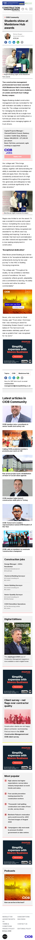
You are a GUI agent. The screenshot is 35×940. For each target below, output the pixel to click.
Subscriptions (24, 917)
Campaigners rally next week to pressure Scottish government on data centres (18, 830)
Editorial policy (24, 928)
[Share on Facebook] (5, 42)
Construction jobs (14, 559)
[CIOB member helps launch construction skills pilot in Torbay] (17, 487)
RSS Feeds (21, 919)
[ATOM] (10, 936)
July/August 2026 (13, 657)
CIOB (13, 373)
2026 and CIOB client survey (16, 734)
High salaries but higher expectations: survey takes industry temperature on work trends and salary (19, 784)
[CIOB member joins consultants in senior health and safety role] (17, 414)
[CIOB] (25, 936)
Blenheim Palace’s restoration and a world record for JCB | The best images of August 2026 (19, 818)
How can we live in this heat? (14, 902)
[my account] (23, 9)
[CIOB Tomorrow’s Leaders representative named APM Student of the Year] (17, 512)
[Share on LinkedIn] (14, 42)
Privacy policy (8, 928)
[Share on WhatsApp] (18, 42)
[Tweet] (9, 42)
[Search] (26, 9)
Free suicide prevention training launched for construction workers (16, 796)
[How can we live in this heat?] (17, 887)
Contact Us (22, 924)
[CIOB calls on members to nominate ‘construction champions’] (17, 539)
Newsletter (7, 917)
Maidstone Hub (24, 373)
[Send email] (22, 42)
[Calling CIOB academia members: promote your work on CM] (17, 438)
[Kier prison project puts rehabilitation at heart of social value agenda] (17, 463)
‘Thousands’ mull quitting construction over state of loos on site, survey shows (19, 806)
